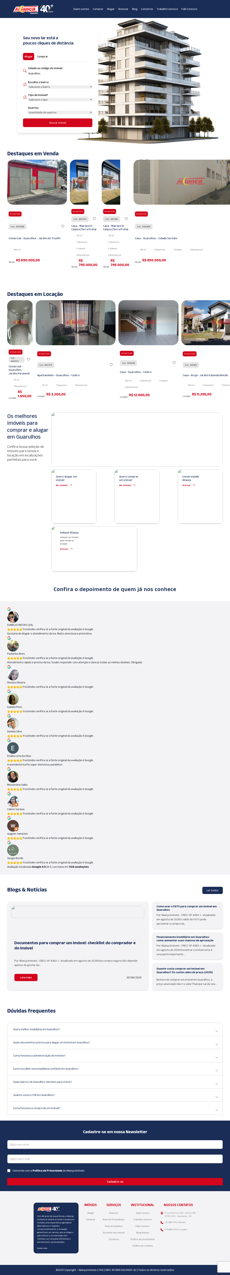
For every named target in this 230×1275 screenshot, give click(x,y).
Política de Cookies (143, 1245)
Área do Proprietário (114, 1219)
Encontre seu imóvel (114, 1232)
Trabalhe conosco (142, 1219)
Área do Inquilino (114, 1226)
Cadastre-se (115, 1181)
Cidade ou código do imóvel (45, 68)
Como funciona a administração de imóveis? (39, 1055)
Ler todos (212, 890)
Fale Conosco (189, 8)
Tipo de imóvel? (38, 94)
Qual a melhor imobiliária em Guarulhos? (36, 1029)
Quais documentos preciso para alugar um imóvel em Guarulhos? (51, 1042)
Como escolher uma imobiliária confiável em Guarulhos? (46, 1068)
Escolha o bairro (38, 82)
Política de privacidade (142, 1239)
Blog (134, 8)
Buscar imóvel (57, 122)
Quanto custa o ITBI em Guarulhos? (34, 1094)
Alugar (111, 8)
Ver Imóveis (62, 485)
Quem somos (81, 8)
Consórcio (147, 8)
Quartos (33, 107)
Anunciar (123, 8)
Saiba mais (42, 1248)
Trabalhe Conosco (167, 8)
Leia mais (26, 977)
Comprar (98, 8)
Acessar (186, 485)
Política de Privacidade (48, 1170)
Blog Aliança (142, 1232)
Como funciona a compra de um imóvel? (36, 1108)
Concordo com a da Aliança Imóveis (48, 1170)
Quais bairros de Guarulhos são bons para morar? (42, 1081)
